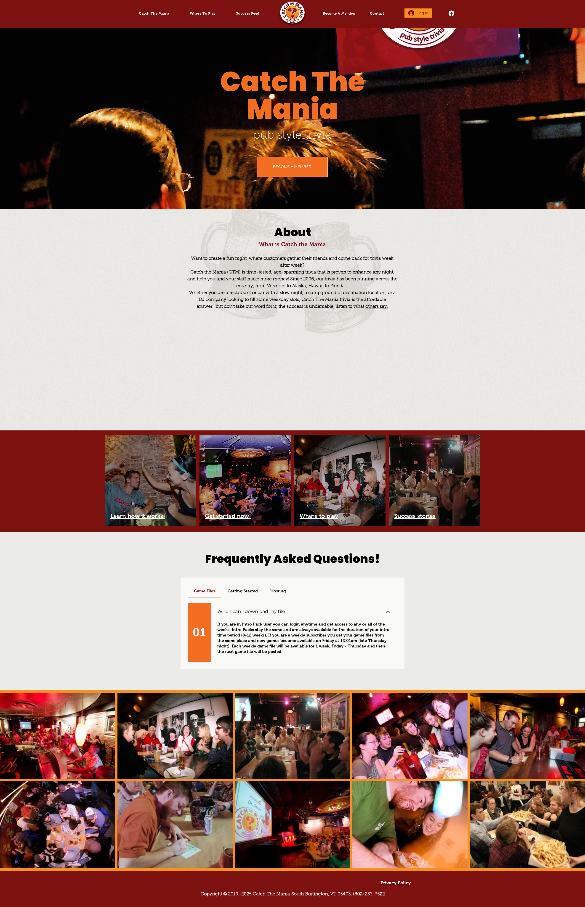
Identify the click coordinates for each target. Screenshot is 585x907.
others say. (376, 306)
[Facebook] (451, 13)
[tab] (204, 591)
